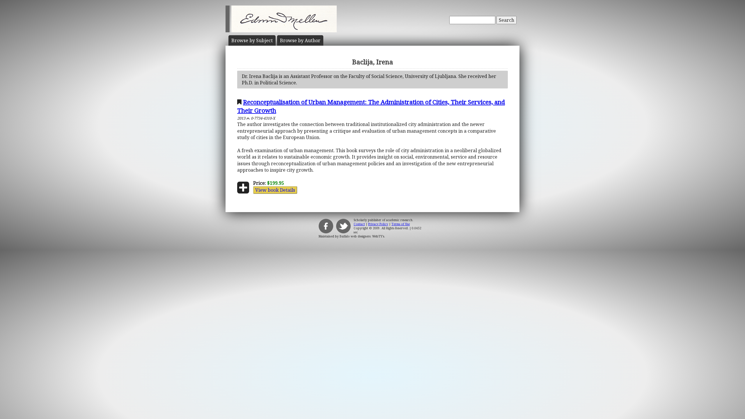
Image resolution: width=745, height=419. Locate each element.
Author (300, 40)
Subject (252, 40)
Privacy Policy (378, 224)
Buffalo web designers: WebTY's (362, 236)
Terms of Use (400, 224)
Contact (359, 224)
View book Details (275, 190)
